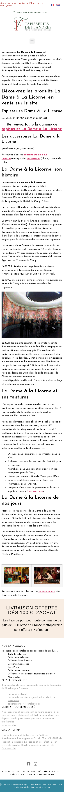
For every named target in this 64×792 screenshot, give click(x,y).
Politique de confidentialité (37, 775)
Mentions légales (12, 771)
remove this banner (41, 787)
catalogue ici (33, 704)
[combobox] (35, 12)
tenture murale (46, 591)
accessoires (33, 158)
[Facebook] (28, 763)
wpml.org (28, 784)
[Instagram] (35, 763)
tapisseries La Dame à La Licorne (32, 129)
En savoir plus (9, 725)
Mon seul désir (35, 491)
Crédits (14, 775)
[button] (32, 41)
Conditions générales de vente (42, 771)
